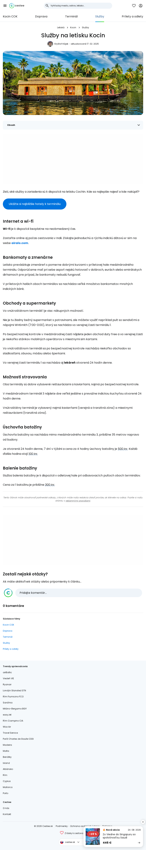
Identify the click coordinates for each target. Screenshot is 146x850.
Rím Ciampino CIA (13, 720)
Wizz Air (7, 726)
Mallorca (7, 787)
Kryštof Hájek (61, 43)
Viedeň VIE (8, 678)
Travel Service (10, 732)
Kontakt (7, 814)
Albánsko (8, 769)
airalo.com (19, 243)
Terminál (71, 16)
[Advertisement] (73, 159)
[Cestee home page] (16, 5)
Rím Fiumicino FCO (13, 696)
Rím (5, 775)
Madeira (7, 744)
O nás (6, 808)
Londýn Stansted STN (14, 690)
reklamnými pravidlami (78, 500)
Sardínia (7, 702)
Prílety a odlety (132, 16)
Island (6, 763)
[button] (5, 6)
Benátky (7, 756)
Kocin (73, 27)
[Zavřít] (143, 822)
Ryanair (7, 684)
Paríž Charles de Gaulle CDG (18, 738)
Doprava (41, 16)
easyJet (7, 714)
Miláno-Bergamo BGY (15, 708)
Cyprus (7, 781)
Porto (5, 793)
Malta (6, 750)
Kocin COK (10, 16)
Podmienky (62, 826)
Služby (99, 16)
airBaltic (7, 672)
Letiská (60, 27)
